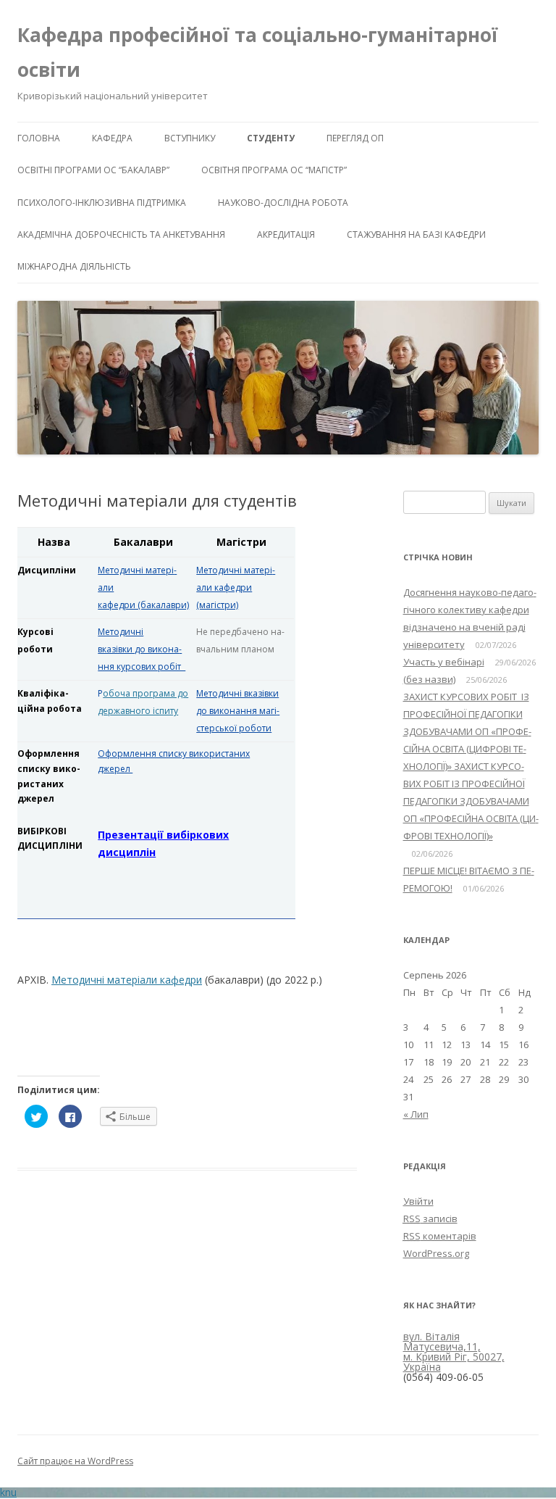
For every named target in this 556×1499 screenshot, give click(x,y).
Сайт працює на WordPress (75, 1461)
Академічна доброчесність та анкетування (121, 234)
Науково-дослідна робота (283, 202)
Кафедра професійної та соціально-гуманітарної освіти (257, 52)
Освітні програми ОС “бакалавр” (93, 170)
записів (430, 1218)
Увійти (418, 1201)
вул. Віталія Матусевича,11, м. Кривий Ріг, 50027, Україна (454, 1351)
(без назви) (429, 679)
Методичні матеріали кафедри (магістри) (235, 587)
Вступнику (189, 138)
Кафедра (112, 138)
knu (8, 1492)
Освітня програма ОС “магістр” (274, 170)
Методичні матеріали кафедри (126, 980)
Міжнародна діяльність (74, 266)
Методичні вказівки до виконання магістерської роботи (237, 710)
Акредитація (286, 234)
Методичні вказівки (141, 649)
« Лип (416, 1114)
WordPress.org (436, 1253)
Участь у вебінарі (443, 661)
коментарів (439, 1235)
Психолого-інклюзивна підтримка (101, 202)
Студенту (271, 138)
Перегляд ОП (355, 138)
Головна (38, 138)
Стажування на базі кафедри (416, 234)
